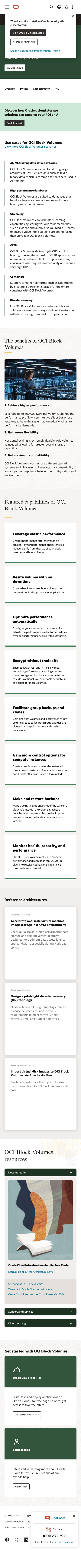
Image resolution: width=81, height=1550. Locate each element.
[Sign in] (66, 7)
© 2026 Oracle (12, 1515)
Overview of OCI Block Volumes (25, 1283)
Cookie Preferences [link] (14, 1521)
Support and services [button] (20, 1311)
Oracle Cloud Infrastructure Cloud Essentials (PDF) (36, 1294)
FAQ (57, 88)
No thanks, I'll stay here (24, 41)
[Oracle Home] (16, 7)
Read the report (14, 123)
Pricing (24, 88)
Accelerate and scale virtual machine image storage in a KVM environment (38, 922)
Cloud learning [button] (17, 1323)
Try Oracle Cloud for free (27, 1414)
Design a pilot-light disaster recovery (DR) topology (38, 998)
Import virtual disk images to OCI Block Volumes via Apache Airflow (40, 1073)
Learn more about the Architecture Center (31, 1271)
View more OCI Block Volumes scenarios (31, 146)
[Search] (51, 7)
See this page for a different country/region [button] (35, 51)
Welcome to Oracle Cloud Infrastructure (30, 1289)
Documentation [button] (17, 1172)
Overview (10, 88)
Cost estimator (41, 88)
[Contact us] (74, 7)
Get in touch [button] (21, 1486)
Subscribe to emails (14, 1527)
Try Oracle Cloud (15, 67)
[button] (7, 7)
